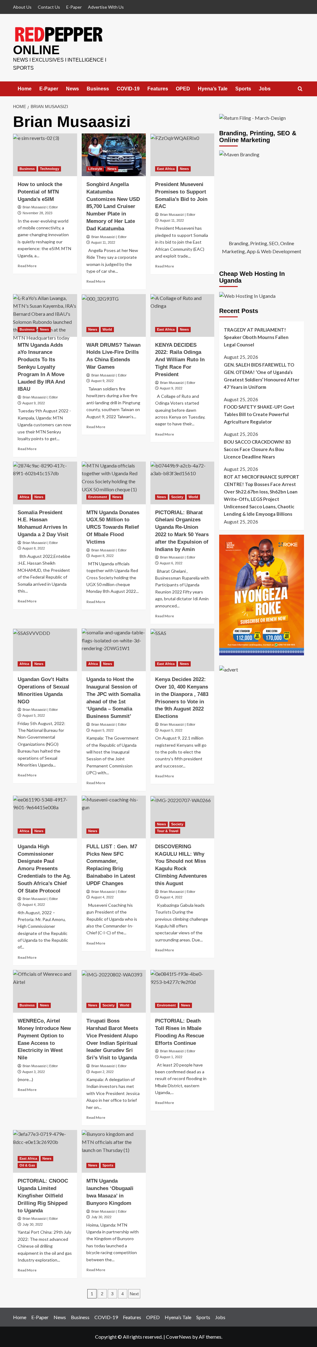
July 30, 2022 (33, 1224)
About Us (22, 7)
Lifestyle (95, 169)
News (72, 88)
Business (98, 88)
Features (157, 88)
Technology (49, 169)
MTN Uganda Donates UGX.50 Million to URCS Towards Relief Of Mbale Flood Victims (112, 527)
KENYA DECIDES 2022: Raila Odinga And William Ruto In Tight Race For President (180, 359)
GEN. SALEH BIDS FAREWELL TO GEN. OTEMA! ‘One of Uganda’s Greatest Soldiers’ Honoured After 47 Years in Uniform (261, 376)
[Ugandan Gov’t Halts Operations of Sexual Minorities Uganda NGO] (45, 649)
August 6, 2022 (171, 563)
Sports (243, 88)
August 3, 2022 (33, 1072)
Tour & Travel (167, 831)
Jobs (265, 88)
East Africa (166, 169)
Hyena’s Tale (213, 88)
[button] (300, 89)
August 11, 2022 (103, 242)
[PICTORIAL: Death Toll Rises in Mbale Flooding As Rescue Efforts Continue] (182, 991)
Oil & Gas (27, 1165)
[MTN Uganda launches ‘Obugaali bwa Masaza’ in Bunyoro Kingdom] (114, 1151)
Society (177, 497)
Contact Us (49, 7)
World (107, 329)
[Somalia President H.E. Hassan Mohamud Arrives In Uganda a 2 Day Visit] (45, 483)
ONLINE (36, 50)
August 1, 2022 (171, 1057)
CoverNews (178, 1337)
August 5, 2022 (33, 715)
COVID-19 (128, 88)
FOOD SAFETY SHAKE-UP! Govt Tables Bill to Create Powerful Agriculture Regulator (259, 414)
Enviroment (97, 497)
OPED (183, 88)
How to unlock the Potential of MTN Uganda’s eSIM (40, 191)
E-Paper (74, 7)
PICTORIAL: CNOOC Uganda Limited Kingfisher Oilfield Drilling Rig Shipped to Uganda (43, 1195)
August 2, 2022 (102, 1072)
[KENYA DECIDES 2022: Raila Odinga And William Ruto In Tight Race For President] (182, 315)
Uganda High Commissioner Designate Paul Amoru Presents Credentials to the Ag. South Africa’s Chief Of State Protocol (44, 869)
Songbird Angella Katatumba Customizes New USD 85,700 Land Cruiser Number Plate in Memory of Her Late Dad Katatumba (113, 206)
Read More (27, 265)
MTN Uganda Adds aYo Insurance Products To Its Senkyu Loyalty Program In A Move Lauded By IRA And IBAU (41, 367)
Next (134, 1293)
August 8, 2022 (33, 548)
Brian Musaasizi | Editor (40, 207)
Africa (24, 497)
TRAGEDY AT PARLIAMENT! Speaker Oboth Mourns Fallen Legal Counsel (256, 337)
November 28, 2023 (37, 213)
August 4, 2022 (33, 904)
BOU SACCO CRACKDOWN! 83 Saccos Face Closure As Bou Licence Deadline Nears (257, 449)
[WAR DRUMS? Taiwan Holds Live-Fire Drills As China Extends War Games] (114, 315)
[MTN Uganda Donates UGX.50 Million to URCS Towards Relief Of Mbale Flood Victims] (114, 483)
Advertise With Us (106, 7)
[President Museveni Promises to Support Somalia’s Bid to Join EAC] (182, 154)
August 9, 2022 (33, 403)
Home (25, 88)
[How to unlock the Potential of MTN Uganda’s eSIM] (45, 154)
